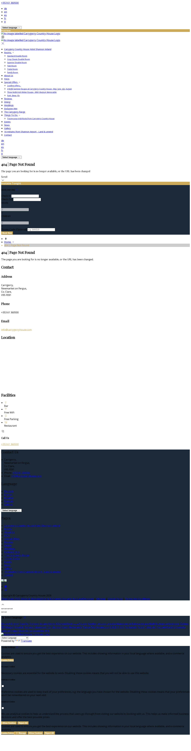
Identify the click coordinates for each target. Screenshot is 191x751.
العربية (76, 623)
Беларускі (174, 623)
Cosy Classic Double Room (18, 59)
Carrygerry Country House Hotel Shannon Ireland (27, 49)
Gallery (7, 128)
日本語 (113, 627)
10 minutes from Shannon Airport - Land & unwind (28, 131)
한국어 (120, 627)
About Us (8, 75)
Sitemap (100, 598)
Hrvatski (19, 627)
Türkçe (86, 627)
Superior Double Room (17, 62)
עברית (48, 627)
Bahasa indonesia (34, 627)
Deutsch (8, 491)
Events (7, 121)
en (5, 11)
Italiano (8, 504)
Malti (152, 623)
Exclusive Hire (10, 108)
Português (131, 627)
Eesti (70, 623)
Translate (26, 641)
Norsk (64, 627)
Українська (102, 627)
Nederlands (75, 627)
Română (170, 627)
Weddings (9, 105)
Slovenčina (38, 630)
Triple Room (12, 69)
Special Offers (11, 82)
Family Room (12, 72)
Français (8, 501)
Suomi (83, 623)
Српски (5, 630)
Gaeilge (92, 623)
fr (5, 18)
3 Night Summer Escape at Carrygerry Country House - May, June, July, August (39, 89)
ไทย (93, 627)
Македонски (123, 623)
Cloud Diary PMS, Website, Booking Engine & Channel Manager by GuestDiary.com (47, 598)
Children (6, 216)
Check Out (7, 199)
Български (161, 623)
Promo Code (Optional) (14, 229)
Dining (7, 102)
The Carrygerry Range (14, 111)
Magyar (9, 627)
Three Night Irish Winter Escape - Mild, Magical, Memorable (32, 92)
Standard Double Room (17, 56)
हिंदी (3, 627)
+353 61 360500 (10, 2)
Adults (4, 202)
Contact (8, 135)
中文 (47, 630)
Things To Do (11, 115)
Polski (140, 627)
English (8, 494)
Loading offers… (14, 85)
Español (8, 498)
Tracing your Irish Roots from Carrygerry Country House (30, 118)
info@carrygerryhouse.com (16, 329)
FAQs (6, 78)
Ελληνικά (61, 623)
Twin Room (12, 66)
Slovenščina (25, 630)
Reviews (8, 98)
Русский (161, 627)
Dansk (52, 623)
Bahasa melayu (140, 623)
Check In (6, 195)
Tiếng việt (150, 627)
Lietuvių (101, 623)
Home (7, 242)
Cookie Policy (115, 598)
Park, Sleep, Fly (13, 95)
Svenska (180, 627)
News (7, 125)
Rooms (8, 52)
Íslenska (56, 627)
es (5, 15)
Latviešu (111, 623)
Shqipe (14, 630)
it (5, 21)
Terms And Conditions (137, 598)
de (5, 8)
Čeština (184, 623)
